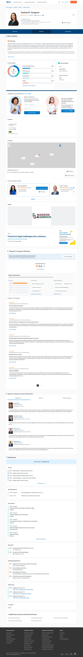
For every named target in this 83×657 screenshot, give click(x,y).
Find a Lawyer (9, 632)
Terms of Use (8, 652)
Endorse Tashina (67, 398)
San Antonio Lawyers (28, 647)
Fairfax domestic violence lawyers (15, 620)
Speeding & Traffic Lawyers (47, 649)
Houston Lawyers (27, 638)
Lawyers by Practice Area (29, 2)
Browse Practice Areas (10, 638)
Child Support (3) (36, 291)
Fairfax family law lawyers (36, 620)
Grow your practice (65, 2)
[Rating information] (43, 15)
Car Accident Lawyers (46, 643)
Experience (68, 31)
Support (61, 636)
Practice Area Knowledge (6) (62, 287)
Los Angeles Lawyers (28, 634)
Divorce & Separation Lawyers (48, 645)
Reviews (41, 31)
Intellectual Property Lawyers (48, 647)
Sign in (74, 2)
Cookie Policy (22, 652)
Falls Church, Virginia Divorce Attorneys (23, 589)
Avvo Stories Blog (9, 640)
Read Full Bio (11, 56)
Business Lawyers (45, 634)
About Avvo (62, 632)
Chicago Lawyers (27, 636)
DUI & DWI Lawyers (45, 638)
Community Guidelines (31, 652)
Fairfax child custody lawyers (14, 617)
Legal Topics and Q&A (41, 2)
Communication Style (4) (61, 291)
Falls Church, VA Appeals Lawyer (21, 597)
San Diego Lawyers (28, 649)
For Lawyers (8, 643)
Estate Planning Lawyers (47, 640)
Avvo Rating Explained (64, 638)
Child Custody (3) (36, 287)
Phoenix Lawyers (27, 645)
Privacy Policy (15, 652)
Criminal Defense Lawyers (47, 636)
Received (18, 398)
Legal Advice (8, 636)
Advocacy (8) (58, 283)
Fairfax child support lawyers (37, 617)
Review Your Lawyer (10, 634)
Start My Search (32, 112)
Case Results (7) (68, 283)
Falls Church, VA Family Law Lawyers (22, 593)
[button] (60, 145)
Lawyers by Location (17, 2)
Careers (61, 634)
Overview (14, 31)
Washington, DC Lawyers (29, 640)
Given (41, 398)
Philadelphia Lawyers (28, 643)
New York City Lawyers (28, 632)
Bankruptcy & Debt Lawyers (47, 632)
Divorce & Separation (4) (38, 283)
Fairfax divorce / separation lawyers (61, 617)
